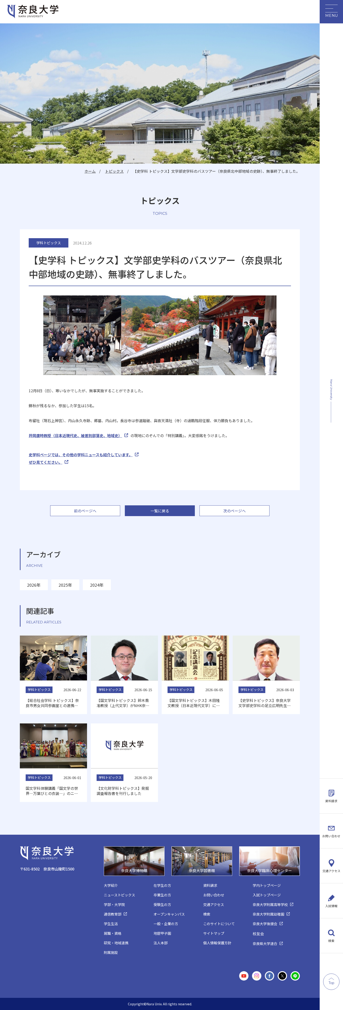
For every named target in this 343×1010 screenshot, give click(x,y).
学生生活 (111, 923)
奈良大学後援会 (265, 923)
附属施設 (111, 952)
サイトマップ (213, 933)
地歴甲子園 (162, 933)
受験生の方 (162, 904)
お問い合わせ (331, 836)
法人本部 (161, 942)
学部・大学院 (114, 904)
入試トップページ (267, 894)
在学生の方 (162, 885)
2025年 (65, 585)
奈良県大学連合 (265, 943)
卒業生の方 (162, 894)
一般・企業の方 (166, 923)
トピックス (114, 171)
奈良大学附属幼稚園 (268, 914)
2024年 (97, 585)
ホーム (90, 171)
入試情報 (331, 906)
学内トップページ (267, 885)
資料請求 (331, 801)
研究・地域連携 (116, 942)
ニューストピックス (119, 894)
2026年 (34, 585)
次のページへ (234, 511)
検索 (331, 940)
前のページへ (85, 511)
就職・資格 (112, 933)
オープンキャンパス (169, 914)
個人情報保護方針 (217, 942)
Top (331, 983)
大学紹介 (111, 885)
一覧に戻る (159, 511)
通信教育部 (112, 914)
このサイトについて (219, 923)
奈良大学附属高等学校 (270, 904)
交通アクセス (331, 871)
